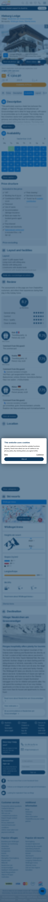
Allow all (24, 459)
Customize (40, 454)
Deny (6, 454)
